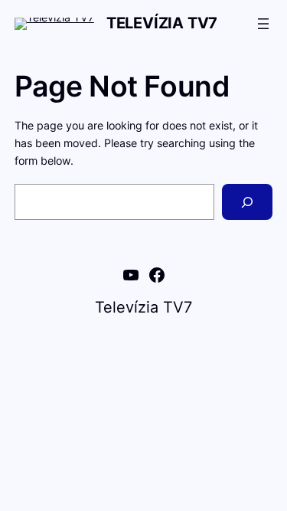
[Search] (247, 202)
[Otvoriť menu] (263, 24)
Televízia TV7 (161, 23)
